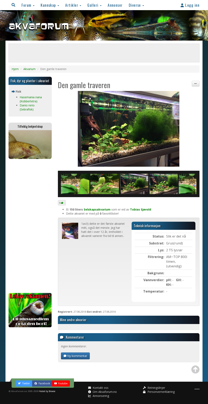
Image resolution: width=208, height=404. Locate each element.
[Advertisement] (30, 226)
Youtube (63, 383)
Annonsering (100, 396)
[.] (129, 129)
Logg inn (191, 5)
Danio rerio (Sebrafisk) (27, 107)
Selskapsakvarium (97, 209)
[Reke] (104, 184)
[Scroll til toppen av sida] (195, 369)
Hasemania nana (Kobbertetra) (31, 99)
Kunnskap (49, 5)
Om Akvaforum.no (104, 392)
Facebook (44, 383)
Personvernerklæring (161, 392)
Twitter (26, 383)
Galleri (93, 5)
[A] (163, 184)
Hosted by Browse (47, 391)
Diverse (135, 5)
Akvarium (29, 69)
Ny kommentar (76, 356)
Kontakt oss (100, 388)
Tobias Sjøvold (140, 209)
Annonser (115, 5)
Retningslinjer (156, 388)
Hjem (15, 69)
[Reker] (75, 184)
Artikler (72, 5)
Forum (27, 5)
